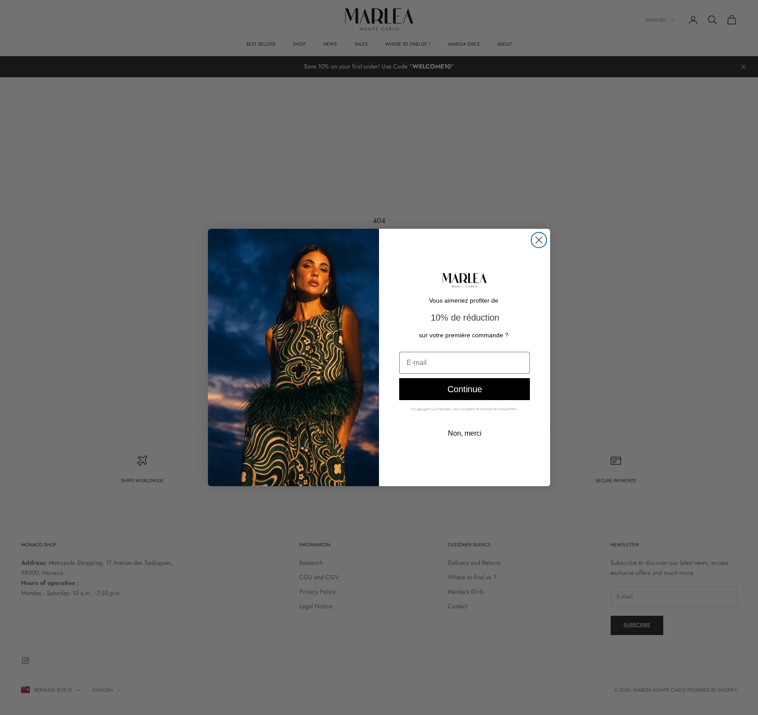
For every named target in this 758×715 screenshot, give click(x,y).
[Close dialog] (539, 240)
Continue (464, 389)
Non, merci (465, 433)
